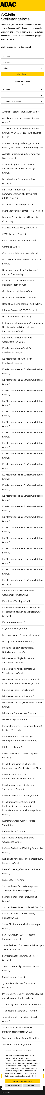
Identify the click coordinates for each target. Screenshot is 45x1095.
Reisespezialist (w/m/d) (13, 879)
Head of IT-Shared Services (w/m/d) (19, 297)
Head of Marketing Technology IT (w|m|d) (22, 303)
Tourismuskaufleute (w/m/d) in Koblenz (21, 1038)
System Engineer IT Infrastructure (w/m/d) (22, 1004)
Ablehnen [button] (31, 1085)
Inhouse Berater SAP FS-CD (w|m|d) (19, 310)
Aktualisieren (22, 74)
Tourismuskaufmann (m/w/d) (16, 1044)
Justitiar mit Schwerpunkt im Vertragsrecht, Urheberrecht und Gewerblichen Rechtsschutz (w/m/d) (23, 327)
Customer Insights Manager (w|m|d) (20, 253)
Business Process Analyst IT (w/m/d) (19, 227)
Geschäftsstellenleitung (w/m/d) (17, 291)
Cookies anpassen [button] (13, 1085)
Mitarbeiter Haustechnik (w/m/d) (18, 689)
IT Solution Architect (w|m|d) (16, 316)
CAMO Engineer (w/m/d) (14, 234)
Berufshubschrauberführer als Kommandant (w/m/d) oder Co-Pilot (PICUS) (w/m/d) (19, 193)
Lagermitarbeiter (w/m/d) (14, 628)
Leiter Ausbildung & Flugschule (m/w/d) (21, 635)
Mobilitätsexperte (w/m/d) (14, 719)
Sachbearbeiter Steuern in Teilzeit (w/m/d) (22, 907)
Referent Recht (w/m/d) (13, 831)
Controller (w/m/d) (11, 246)
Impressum (5, 1092)
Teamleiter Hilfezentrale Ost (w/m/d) (19, 1010)
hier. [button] (36, 1076)
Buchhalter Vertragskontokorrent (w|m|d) (22, 210)
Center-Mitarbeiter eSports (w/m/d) (19, 240)
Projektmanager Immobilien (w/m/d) (20, 795)
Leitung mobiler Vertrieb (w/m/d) (18, 641)
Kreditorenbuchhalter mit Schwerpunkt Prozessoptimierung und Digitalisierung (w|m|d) (21, 611)
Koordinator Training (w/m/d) (16, 601)
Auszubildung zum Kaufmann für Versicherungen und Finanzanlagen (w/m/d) (19, 168)
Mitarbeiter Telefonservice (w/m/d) (19, 713)
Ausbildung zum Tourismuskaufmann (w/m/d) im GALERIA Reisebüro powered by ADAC (21, 132)
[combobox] (22, 68)
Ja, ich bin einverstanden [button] (23, 1081)
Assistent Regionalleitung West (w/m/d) (21, 111)
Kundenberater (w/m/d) (13, 622)
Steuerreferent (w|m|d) (13, 977)
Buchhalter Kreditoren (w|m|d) (17, 204)
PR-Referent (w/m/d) (12, 747)
